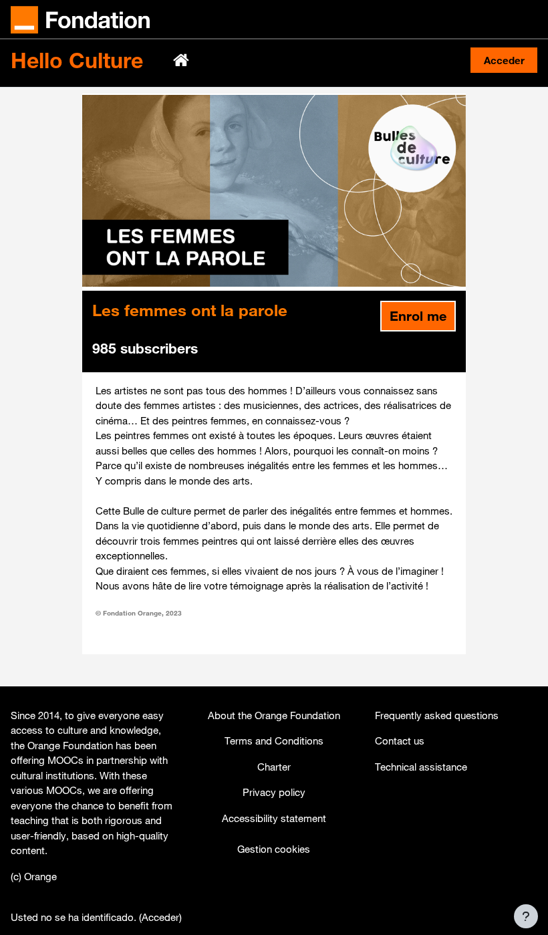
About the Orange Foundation (274, 715)
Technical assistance (421, 767)
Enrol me (418, 315)
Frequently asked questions (437, 715)
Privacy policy (274, 792)
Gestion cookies (273, 849)
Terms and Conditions (274, 740)
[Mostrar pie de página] (526, 916)
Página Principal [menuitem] (182, 60)
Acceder (504, 60)
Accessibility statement (274, 818)
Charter (274, 767)
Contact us (399, 740)
